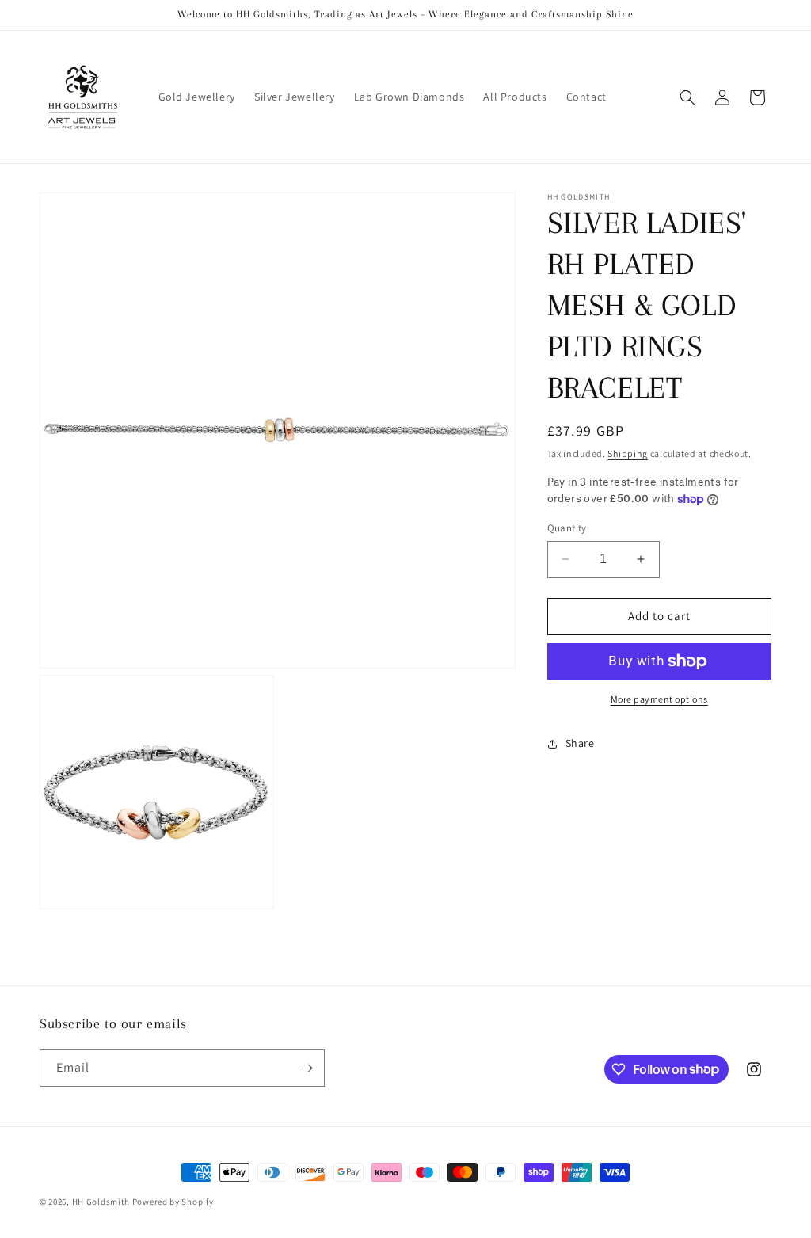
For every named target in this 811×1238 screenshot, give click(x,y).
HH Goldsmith (101, 1201)
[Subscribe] (306, 1068)
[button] (687, 97)
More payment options (659, 699)
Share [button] (580, 743)
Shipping (627, 453)
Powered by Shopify (173, 1201)
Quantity (567, 528)
